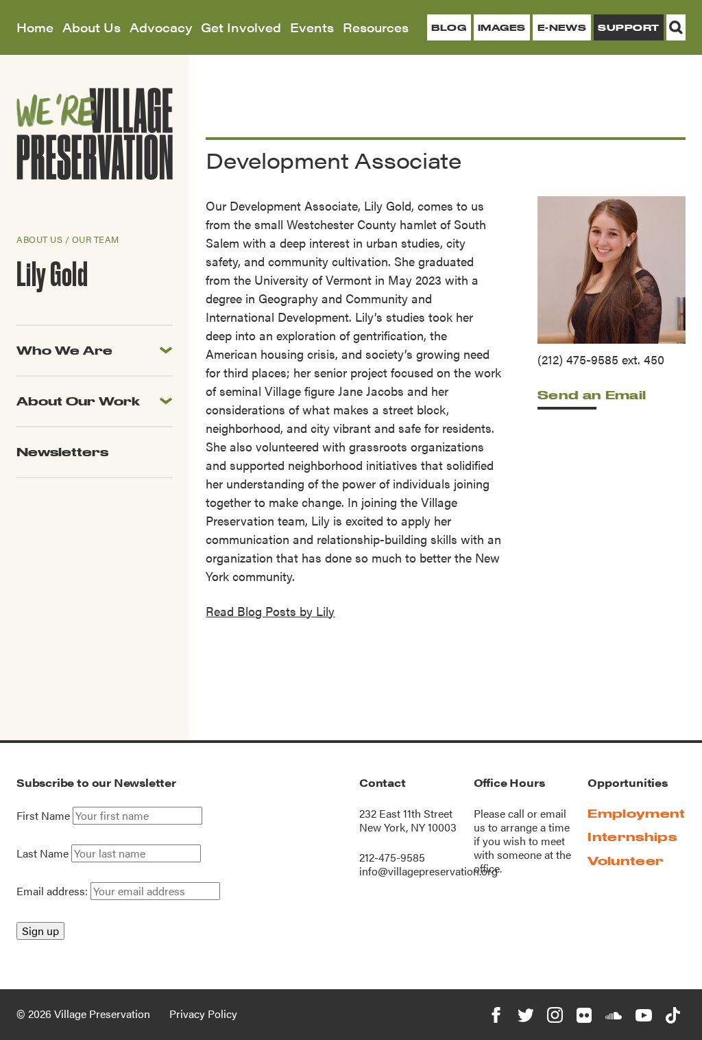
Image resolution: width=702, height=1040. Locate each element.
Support (628, 27)
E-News (562, 27)
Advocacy (161, 27)
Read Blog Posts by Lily (270, 610)
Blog (448, 27)
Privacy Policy (203, 1013)
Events (312, 27)
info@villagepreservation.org (428, 871)
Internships (632, 836)
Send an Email (591, 394)
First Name (43, 816)
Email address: (53, 891)
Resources (376, 27)
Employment (636, 813)
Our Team (95, 239)
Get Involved (241, 27)
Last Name (42, 853)
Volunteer (626, 860)
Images (502, 27)
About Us (91, 27)
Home (34, 27)
